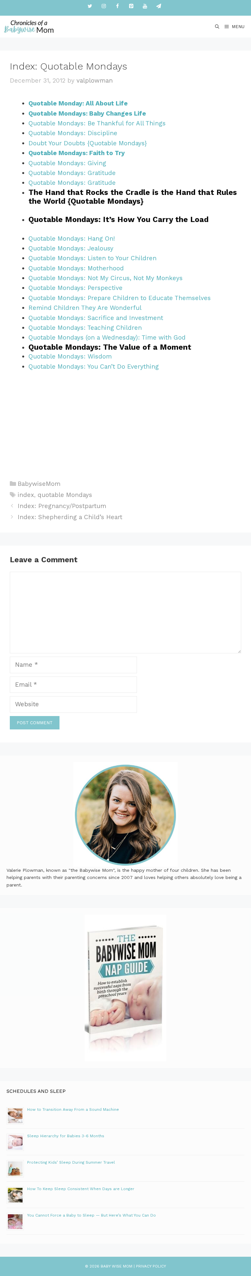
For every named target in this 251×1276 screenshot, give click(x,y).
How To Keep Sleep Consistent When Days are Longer (80, 1189)
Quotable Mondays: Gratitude (72, 173)
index (26, 495)
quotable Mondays (65, 495)
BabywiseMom (39, 483)
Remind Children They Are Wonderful (85, 307)
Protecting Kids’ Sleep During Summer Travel (71, 1162)
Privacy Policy (151, 1266)
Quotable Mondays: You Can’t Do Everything (93, 366)
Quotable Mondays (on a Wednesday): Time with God (107, 337)
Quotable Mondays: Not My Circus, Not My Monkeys (105, 278)
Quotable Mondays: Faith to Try (76, 153)
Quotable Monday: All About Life (78, 103)
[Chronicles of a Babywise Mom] (29, 27)
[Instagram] (103, 6)
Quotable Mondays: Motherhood (76, 268)
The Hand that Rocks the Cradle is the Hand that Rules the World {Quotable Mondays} (132, 197)
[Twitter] (89, 6)
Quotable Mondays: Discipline (72, 133)
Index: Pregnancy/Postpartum (62, 506)
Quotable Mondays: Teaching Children (85, 327)
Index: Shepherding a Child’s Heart (70, 517)
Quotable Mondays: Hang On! (71, 238)
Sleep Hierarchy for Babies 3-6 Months (65, 1136)
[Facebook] (117, 6)
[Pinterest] (131, 6)
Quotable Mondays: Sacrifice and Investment (95, 318)
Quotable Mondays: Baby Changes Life (87, 113)
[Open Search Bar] (217, 27)
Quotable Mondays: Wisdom (70, 356)
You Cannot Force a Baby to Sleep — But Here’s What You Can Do (91, 1215)
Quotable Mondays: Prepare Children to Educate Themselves (119, 298)
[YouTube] (144, 6)
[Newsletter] (158, 6)
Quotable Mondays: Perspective (75, 288)
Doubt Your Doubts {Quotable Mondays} (87, 143)
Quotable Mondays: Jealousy (70, 248)
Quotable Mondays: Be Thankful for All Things (97, 123)
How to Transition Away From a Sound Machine (73, 1109)
